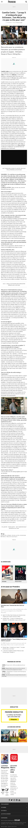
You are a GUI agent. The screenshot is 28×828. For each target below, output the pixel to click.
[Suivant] (26, 32)
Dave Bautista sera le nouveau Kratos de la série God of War (14, 675)
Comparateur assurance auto (6, 822)
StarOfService (3, 823)
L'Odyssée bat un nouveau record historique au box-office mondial (14, 672)
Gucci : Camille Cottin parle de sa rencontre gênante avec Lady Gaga (14, 284)
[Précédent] (2, 32)
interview (13, 535)
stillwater (9, 535)
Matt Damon (3, 536)
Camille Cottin (4, 535)
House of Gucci (18, 581)
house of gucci (14, 536)
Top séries (3, 807)
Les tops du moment (6, 813)
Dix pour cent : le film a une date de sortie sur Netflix (13, 665)
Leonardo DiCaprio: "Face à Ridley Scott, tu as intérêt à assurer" (14, 640)
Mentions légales (4, 826)
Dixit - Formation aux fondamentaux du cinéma (15, 823)
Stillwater (4, 581)
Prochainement (5, 804)
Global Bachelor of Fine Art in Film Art (19, 822)
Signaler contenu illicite (12, 826)
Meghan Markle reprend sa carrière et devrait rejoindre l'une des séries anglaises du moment (13, 669)
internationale (23, 535)
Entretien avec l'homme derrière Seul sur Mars (12, 606)
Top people (3, 810)
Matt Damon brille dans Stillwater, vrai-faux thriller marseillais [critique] (14, 169)
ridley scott (8, 536)
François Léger (19, 22)
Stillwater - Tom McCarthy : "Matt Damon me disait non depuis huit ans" (14, 527)
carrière (17, 535)
